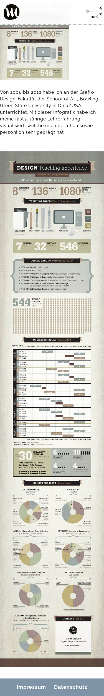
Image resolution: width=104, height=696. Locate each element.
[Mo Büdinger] (11, 12)
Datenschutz (70, 687)
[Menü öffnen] (94, 12)
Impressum (31, 687)
